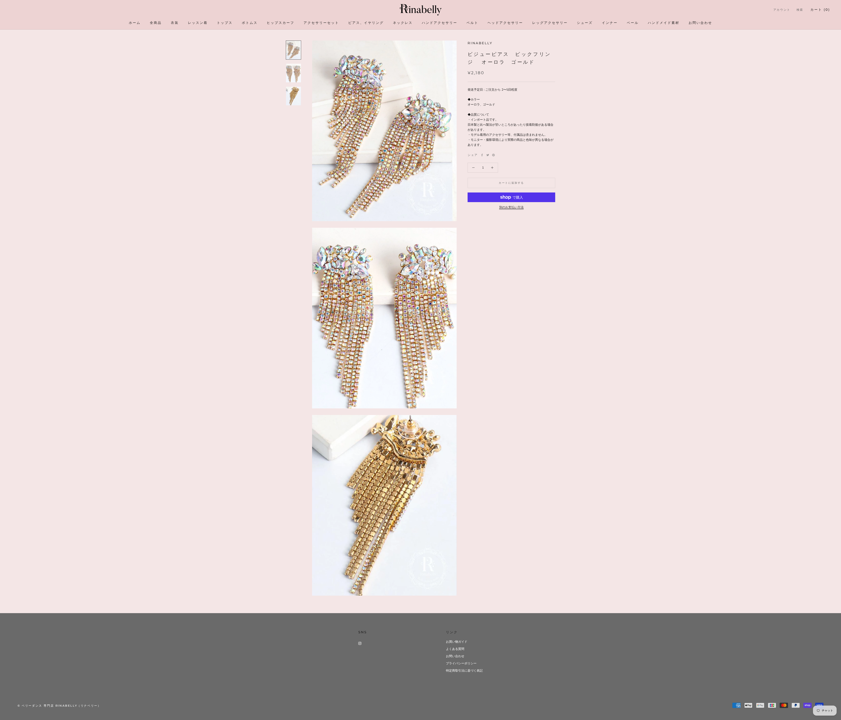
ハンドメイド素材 (663, 23)
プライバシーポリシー (461, 663)
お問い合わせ (700, 23)
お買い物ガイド (456, 642)
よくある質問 (455, 649)
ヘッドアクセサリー (505, 23)
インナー (610, 23)
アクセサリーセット (321, 23)
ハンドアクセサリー (439, 23)
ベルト (472, 23)
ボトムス (250, 23)
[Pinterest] (493, 155)
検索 (800, 9)
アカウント (781, 9)
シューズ (585, 23)
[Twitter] (487, 155)
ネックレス (403, 23)
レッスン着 (198, 23)
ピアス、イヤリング (366, 23)
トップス (225, 23)
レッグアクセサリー (550, 23)
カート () (820, 9)
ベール (633, 23)
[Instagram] (359, 643)
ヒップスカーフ (280, 23)
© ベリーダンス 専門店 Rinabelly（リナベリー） (59, 705)
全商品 (156, 23)
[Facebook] (482, 155)
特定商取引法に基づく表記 (464, 671)
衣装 (175, 23)
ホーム (135, 23)
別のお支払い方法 (511, 207)
